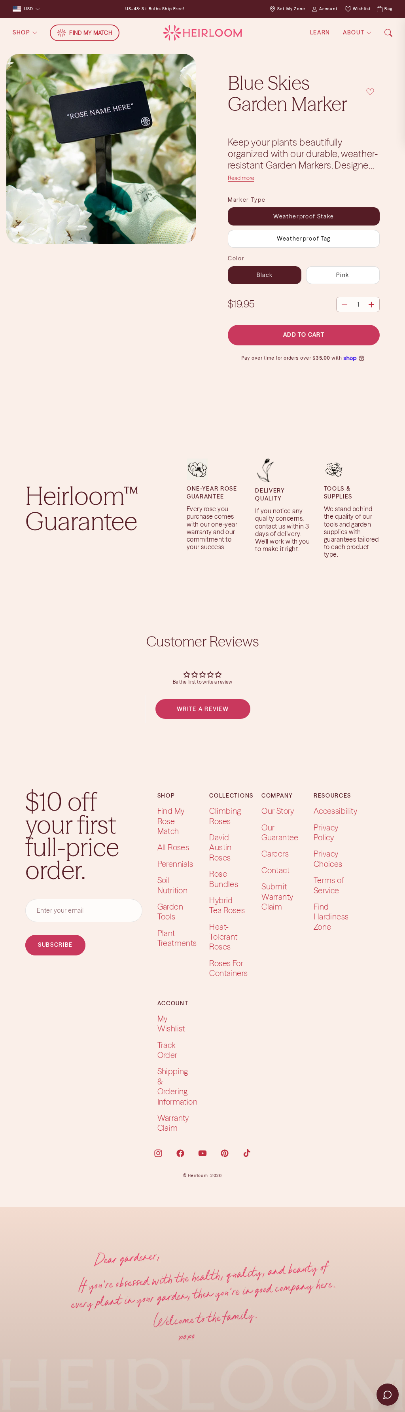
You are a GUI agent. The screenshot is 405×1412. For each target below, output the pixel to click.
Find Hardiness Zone (331, 917)
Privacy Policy (326, 832)
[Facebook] (180, 1153)
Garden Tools (170, 911)
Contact (275, 870)
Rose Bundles (223, 879)
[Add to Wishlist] (370, 92)
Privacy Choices (328, 858)
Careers (275, 854)
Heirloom (198, 1175)
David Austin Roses (220, 847)
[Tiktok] (247, 1153)
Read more (241, 178)
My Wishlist (171, 1023)
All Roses (173, 847)
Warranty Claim (173, 1123)
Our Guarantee (280, 832)
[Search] (388, 33)
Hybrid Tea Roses (227, 905)
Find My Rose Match (171, 821)
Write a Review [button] (203, 709)
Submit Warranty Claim (277, 896)
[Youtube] (202, 1153)
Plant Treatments (177, 938)
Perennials (175, 864)
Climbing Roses (225, 816)
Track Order (167, 1050)
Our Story (277, 811)
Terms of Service (329, 885)
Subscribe (55, 944)
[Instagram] (158, 1153)
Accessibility (335, 811)
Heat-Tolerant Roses (223, 937)
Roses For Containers (228, 968)
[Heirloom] (202, 33)
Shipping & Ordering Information (177, 1087)
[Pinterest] (224, 1153)
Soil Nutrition (172, 885)
